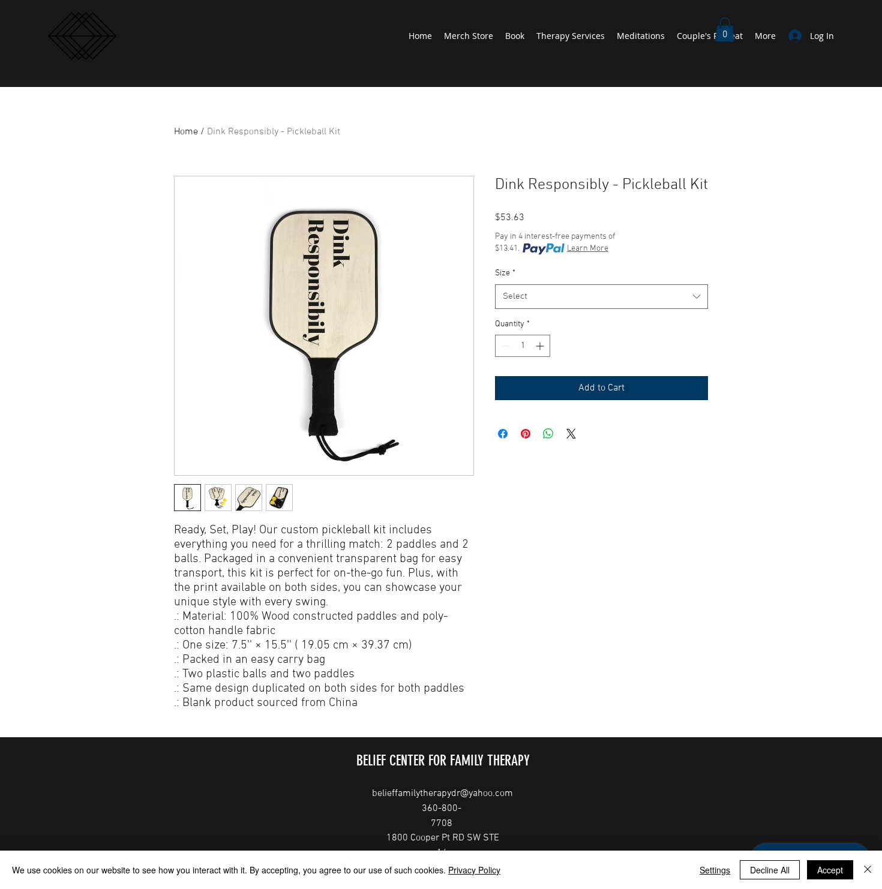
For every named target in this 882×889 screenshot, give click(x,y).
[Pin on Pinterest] (525, 434)
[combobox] (601, 296)
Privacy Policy (474, 870)
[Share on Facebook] (503, 434)
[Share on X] (571, 434)
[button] (725, 29)
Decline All (770, 870)
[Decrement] (504, 345)
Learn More (587, 249)
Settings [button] (715, 870)
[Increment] (540, 345)
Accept (830, 870)
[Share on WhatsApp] (548, 434)
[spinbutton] (522, 345)
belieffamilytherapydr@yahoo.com (442, 794)
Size (505, 273)
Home (186, 132)
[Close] (867, 869)
